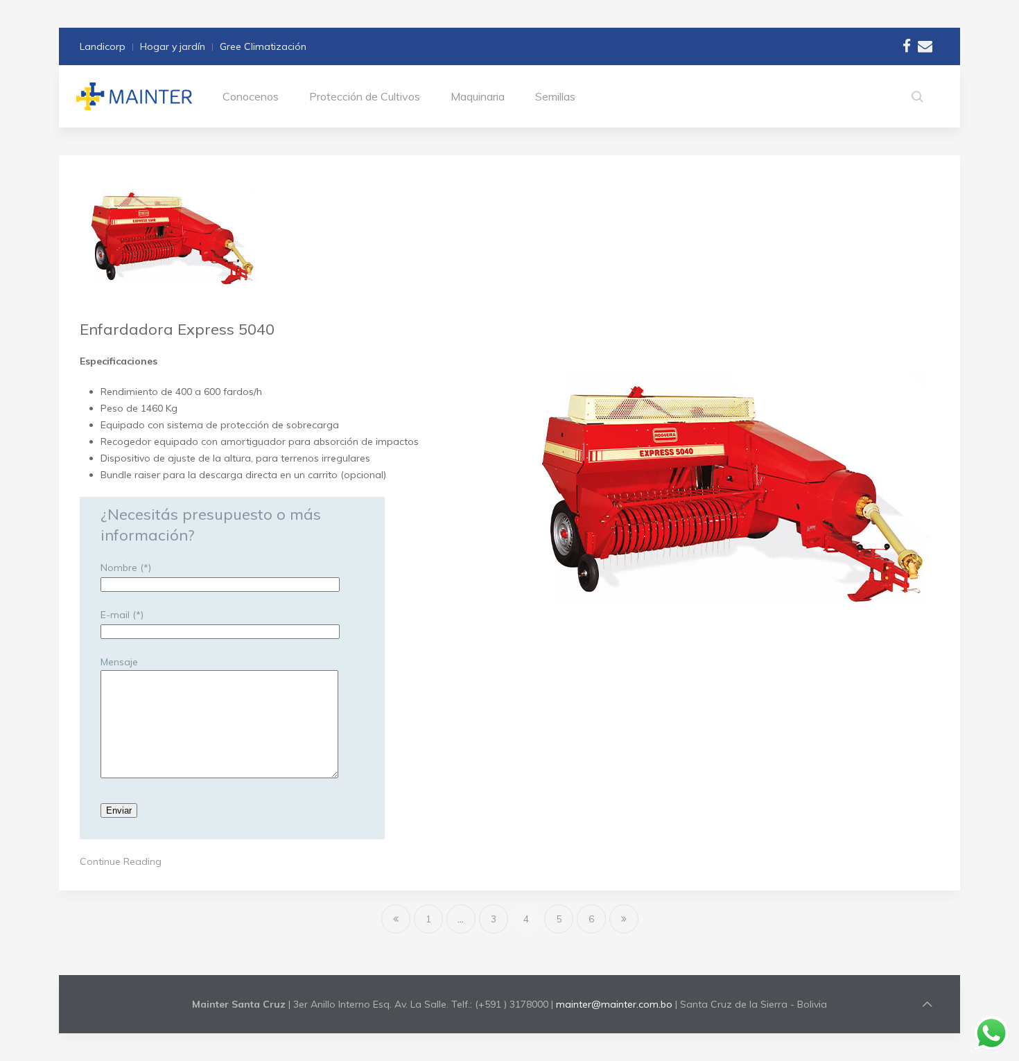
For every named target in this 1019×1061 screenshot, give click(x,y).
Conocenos (251, 96)
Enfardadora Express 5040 (177, 329)
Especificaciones (118, 361)
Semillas (555, 96)
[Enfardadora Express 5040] (171, 236)
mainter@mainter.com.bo (614, 1004)
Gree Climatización (263, 46)
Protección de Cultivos (364, 96)
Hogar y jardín (172, 46)
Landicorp (102, 46)
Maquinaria (478, 96)
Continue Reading (121, 861)
